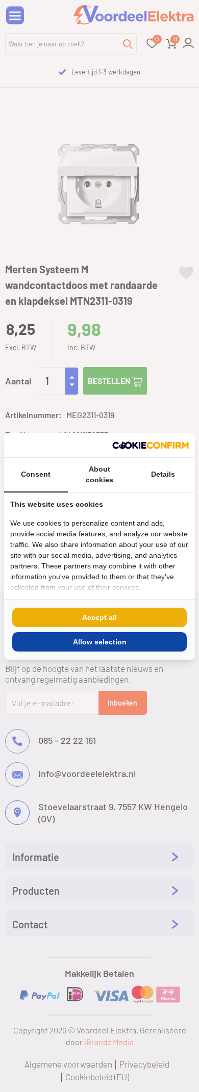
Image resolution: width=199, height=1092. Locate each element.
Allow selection (100, 642)
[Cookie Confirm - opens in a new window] (150, 445)
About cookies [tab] (99, 474)
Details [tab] (163, 474)
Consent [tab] (36, 474)
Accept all (99, 617)
